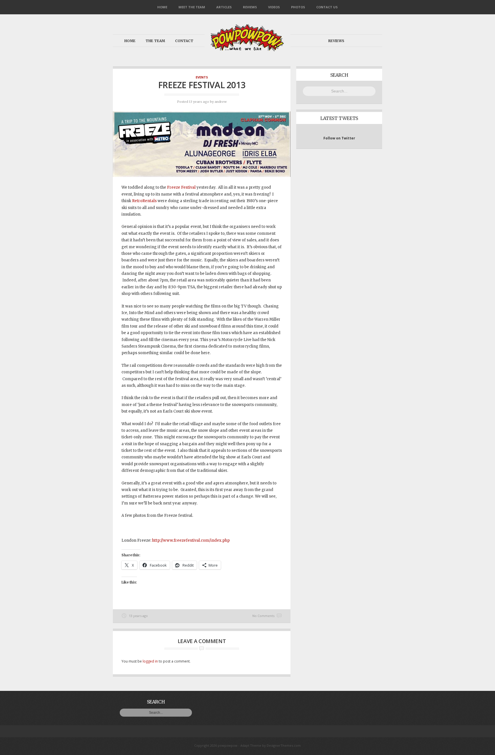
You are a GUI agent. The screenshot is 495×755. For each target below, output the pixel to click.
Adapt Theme (250, 745)
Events (202, 77)
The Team (155, 41)
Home (162, 7)
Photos (298, 7)
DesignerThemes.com (284, 745)
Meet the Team (191, 7)
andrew (221, 102)
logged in (150, 661)
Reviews (250, 7)
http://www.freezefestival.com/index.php (191, 540)
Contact (184, 41)
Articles (224, 7)
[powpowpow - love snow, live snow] (247, 50)
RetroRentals (144, 200)
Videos (274, 7)
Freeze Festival (181, 187)
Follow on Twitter (339, 138)
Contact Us (327, 7)
